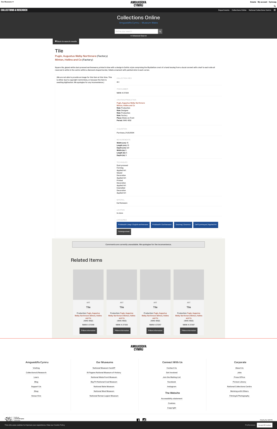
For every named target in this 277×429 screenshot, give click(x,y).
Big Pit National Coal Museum (104, 382)
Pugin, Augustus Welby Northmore (75, 56)
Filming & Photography (239, 396)
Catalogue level (124, 231)
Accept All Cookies (264, 425)
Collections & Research (14, 10)
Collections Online (239, 10)
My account (262, 2)
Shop (36, 391)
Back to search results (67, 41)
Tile (88, 307)
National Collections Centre (260, 10)
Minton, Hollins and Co (68, 59)
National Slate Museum (104, 386)
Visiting (36, 368)
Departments (223, 10)
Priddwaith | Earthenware (161, 224)
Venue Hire (36, 396)
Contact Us (172, 368)
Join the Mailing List (172, 377)
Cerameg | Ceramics (183, 224)
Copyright (171, 408)
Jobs (239, 372)
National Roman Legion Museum (104, 396)
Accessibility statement (171, 398)
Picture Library (239, 382)
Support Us (36, 386)
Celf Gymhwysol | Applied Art (206, 224)
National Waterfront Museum (104, 377)
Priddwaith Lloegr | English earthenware (133, 224)
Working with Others (239, 391)
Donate (253, 2)
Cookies (171, 403)
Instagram (171, 386)
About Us (239, 368)
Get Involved (171, 372)
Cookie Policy (59, 425)
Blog (36, 382)
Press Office (239, 377)
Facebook (171, 382)
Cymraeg (272, 2)
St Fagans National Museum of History (104, 372)
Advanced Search (139, 36)
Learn (36, 377)
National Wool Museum (104, 391)
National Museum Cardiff (104, 368)
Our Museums (6, 2)
